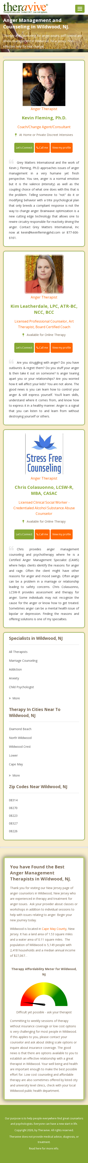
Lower (13, 755)
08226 (13, 831)
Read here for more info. (44, 1148)
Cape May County (54, 929)
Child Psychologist (21, 687)
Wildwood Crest (20, 747)
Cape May (16, 764)
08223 (13, 816)
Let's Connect (24, 147)
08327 (13, 823)
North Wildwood (20, 738)
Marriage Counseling (23, 660)
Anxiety (14, 678)
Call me (43, 147)
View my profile (61, 147)
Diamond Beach (20, 729)
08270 (13, 808)
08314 (13, 800)
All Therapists (18, 652)
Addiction (15, 669)
